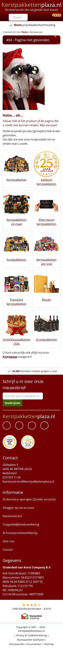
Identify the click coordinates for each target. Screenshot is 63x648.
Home (25, 32)
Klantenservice (12, 516)
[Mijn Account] (51, 15)
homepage (10, 357)
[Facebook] (7, 426)
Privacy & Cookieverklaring (31, 635)
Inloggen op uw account (18, 508)
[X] (32, 426)
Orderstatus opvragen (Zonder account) (29, 499)
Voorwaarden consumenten (25, 644)
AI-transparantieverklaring (20, 533)
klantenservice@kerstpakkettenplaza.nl (28, 482)
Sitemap (49, 644)
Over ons (9, 541)
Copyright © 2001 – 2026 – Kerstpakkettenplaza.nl (31, 629)
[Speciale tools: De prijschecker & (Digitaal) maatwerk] (53, 15)
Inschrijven (12, 403)
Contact (8, 550)
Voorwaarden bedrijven (30, 639)
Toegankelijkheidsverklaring (21, 525)
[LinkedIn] (19, 426)
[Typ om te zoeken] (26, 17)
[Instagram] (44, 426)
